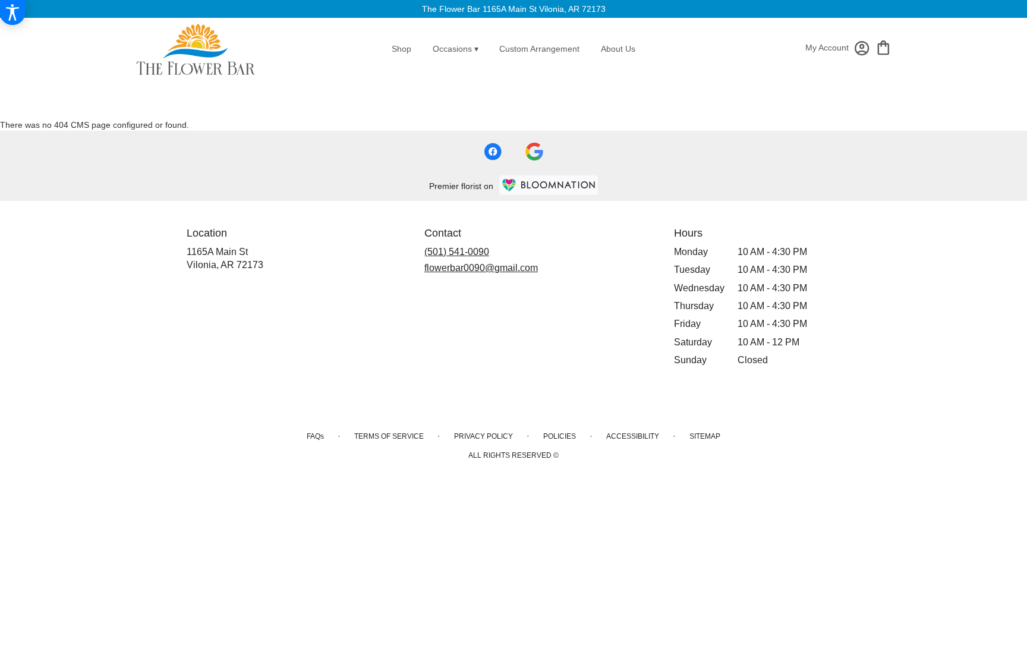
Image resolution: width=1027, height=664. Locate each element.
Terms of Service (389, 436)
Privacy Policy (483, 436)
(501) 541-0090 (456, 252)
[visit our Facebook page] (493, 152)
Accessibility (632, 436)
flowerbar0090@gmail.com (481, 268)
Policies (559, 436)
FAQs (315, 436)
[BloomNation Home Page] (548, 185)
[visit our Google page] (534, 152)
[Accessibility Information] (12, 12)
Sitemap (704, 436)
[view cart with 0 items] (883, 46)
